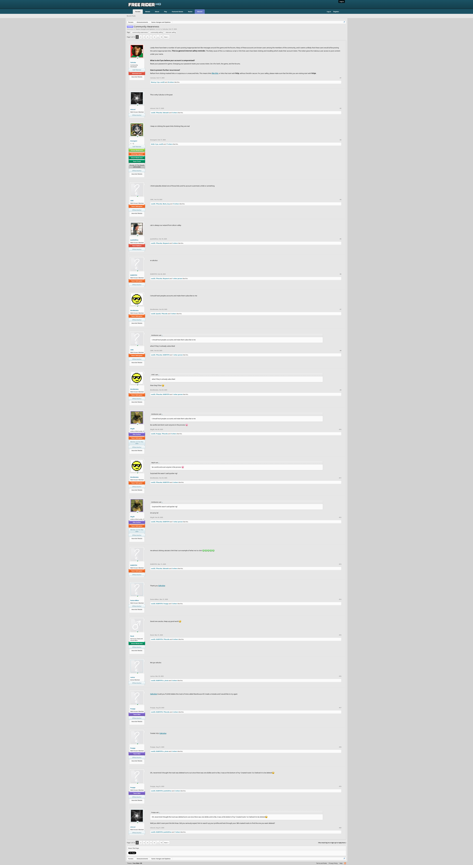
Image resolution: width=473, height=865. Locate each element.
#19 (340, 786)
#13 (340, 564)
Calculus (165, 29)
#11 (340, 478)
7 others (177, 832)
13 (161, 37)
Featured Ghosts (177, 11)
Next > (166, 37)
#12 (340, 517)
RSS (345, 863)
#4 (340, 199)
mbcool (132, 109)
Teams (190, 11)
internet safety (171, 32)
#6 (340, 274)
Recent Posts (131, 16)
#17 (340, 708)
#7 (340, 309)
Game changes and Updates (145, 29)
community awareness (140, 32)
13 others (176, 204)
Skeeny (153, 82)
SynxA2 (158, 314)
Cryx (158, 82)
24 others (171, 82)
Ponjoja (158, 434)
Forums (137, 11)
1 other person (177, 278)
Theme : (134, 863)
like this (215, 73)
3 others (175, 243)
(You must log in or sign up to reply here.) (332, 843)
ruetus (132, 677)
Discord (199, 11)
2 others (175, 482)
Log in (342, 1)
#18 (340, 747)
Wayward (166, 243)
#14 (340, 599)
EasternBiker (134, 600)
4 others (174, 434)
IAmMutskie (134, 310)
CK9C (132, 201)
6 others (174, 113)
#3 (340, 140)
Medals (147, 11)
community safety (157, 32)
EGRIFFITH (133, 275)
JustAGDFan (134, 240)
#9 (340, 390)
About (157, 11)
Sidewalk (166, 113)
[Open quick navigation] (344, 22)
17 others (169, 144)
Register (336, 11)
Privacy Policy (333, 863)
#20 (340, 828)
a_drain (166, 680)
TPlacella (159, 113)
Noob (132, 636)
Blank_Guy (166, 204)
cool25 (162, 82)
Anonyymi (133, 141)
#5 (340, 239)
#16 (340, 676)
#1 (340, 78)
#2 (340, 108)
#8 (340, 350)
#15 (340, 635)
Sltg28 (132, 429)
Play (165, 11)
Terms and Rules (321, 863)
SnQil (152, 144)
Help (341, 863)
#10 (340, 429)
